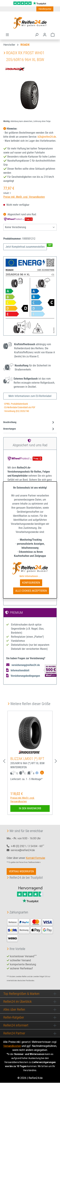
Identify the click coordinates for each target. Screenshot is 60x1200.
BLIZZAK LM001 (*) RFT (27, 759)
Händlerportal (44, 9)
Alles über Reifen (14, 1009)
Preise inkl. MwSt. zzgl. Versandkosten (24, 196)
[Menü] (7, 34)
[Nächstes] (55, 761)
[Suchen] (37, 34)
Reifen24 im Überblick (17, 1002)
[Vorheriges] (4, 761)
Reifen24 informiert (15, 1025)
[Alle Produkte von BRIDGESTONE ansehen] (30, 752)
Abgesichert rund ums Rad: (21, 214)
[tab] (29, 422)
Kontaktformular (35, 858)
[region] (30, 98)
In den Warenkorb (30, 808)
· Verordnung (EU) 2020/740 (16, 411)
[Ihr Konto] (45, 34)
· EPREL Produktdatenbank (15, 403)
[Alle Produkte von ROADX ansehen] (15, 68)
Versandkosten (12, 1046)
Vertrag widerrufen (21, 871)
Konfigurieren (31, 582)
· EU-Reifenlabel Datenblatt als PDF (19, 407)
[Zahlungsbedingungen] (30, 929)
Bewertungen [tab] (9, 428)
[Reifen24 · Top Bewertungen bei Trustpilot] (30, 3)
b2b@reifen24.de (47, 136)
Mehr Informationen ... (30, 576)
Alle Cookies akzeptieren (31, 590)
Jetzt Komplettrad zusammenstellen (25, 246)
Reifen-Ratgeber (13, 1017)
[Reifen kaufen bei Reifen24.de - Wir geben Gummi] (30, 23)
